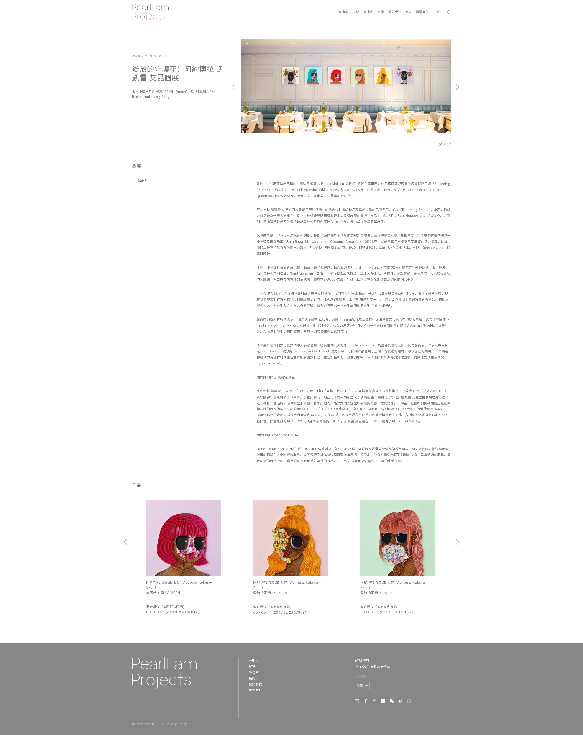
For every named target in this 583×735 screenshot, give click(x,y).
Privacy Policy (176, 724)
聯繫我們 (422, 12)
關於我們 (394, 12)
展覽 (356, 12)
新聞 (381, 12)
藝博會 (368, 12)
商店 (408, 12)
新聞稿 (143, 181)
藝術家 (343, 12)
